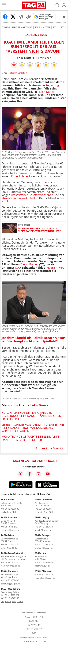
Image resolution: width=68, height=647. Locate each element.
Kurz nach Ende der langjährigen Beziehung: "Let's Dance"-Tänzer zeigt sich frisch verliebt (33, 416)
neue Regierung (48, 85)
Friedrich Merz (55, 268)
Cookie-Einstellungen (34, 641)
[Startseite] (34, 5)
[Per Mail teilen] (20, 16)
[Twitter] (20, 474)
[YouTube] (47, 474)
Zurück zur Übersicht (52, 448)
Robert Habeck (21, 176)
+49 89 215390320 (44, 574)
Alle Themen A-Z (34, 617)
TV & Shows (42, 27)
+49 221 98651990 (44, 562)
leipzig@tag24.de (43, 530)
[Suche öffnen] (57, 5)
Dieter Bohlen (29, 264)
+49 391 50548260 (10, 598)
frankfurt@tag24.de (10, 565)
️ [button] (14, 65)
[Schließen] (64, 17)
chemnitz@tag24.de (44, 512)
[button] (64, 5)
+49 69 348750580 (10, 562)
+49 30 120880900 (10, 508)
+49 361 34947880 (10, 544)
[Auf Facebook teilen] (5, 16)
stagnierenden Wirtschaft (19, 198)
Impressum (34, 625)
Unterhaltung (22, 27)
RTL (55, 27)
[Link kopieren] (28, 16)
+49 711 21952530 (44, 544)
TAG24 (6, 27)
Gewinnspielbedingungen (34, 637)
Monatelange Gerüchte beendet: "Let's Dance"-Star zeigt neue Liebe (39, 229)
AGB (34, 633)
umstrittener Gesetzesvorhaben (32, 195)
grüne (43, 182)
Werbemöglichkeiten (34, 612)
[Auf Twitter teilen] (13, 16)
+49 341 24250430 (44, 526)
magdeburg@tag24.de (12, 601)
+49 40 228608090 (10, 580)
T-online (40, 163)
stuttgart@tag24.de (44, 547)
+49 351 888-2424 (9, 526)
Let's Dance (46, 92)
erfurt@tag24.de (9, 547)
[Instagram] (38, 474)
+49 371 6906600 (43, 508)
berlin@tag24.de (9, 512)
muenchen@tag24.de (45, 577)
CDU (18, 268)
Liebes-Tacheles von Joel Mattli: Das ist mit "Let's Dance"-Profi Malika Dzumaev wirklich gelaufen (33, 428)
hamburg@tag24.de (10, 583)
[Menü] (4, 5)
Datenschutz (34, 629)
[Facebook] (29, 474)
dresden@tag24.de (10, 530)
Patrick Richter (17, 73)
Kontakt (34, 621)
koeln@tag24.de (42, 565)
